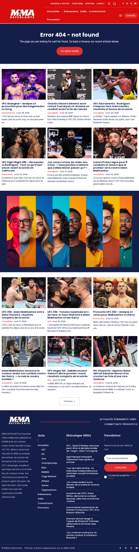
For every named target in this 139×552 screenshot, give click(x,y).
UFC (49, 321)
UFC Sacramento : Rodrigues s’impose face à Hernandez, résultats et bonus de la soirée (113, 106)
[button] (114, 3)
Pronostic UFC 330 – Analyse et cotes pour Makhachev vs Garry (114, 313)
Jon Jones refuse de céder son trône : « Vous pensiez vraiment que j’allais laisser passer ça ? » (67, 165)
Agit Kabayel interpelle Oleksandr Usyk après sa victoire (80, 459)
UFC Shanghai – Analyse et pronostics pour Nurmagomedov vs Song (23, 106)
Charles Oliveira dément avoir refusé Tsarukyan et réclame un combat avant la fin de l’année (68, 106)
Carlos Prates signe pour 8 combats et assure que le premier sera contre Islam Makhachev (110, 166)
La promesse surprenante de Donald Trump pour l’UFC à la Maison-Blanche (82, 510)
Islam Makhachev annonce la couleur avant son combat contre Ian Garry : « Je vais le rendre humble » (24, 375)
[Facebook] (123, 4)
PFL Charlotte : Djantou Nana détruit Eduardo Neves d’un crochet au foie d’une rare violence (111, 375)
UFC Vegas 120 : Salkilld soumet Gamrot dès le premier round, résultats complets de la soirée (67, 373)
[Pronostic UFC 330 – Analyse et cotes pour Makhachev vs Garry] (115, 292)
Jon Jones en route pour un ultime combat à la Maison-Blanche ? (82, 535)
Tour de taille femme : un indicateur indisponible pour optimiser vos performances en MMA (82, 472)
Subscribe (121, 467)
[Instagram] (127, 4)
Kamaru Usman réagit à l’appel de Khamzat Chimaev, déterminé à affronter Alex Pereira (82, 522)
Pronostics (7, 174)
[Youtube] (135, 4)
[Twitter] (131, 4)
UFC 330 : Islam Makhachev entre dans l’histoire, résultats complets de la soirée (23, 314)
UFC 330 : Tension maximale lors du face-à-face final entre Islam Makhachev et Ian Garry (68, 314)
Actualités (52, 113)
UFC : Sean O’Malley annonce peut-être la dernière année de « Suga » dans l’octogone (82, 448)
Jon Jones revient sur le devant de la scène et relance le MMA (82, 485)
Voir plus (68, 401)
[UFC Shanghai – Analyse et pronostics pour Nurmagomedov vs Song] (24, 84)
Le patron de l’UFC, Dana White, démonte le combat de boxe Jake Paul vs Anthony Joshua (82, 497)
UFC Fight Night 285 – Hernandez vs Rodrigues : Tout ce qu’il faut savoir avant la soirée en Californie (23, 166)
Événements (8, 113)
